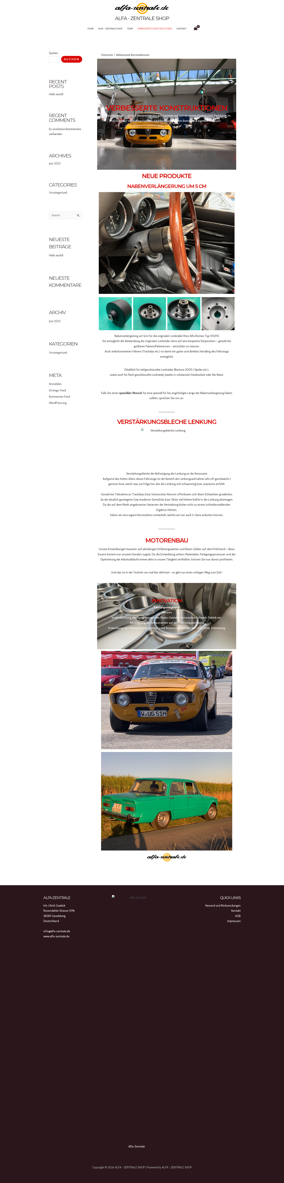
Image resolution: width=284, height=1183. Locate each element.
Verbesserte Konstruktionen (154, 28)
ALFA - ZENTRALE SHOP (142, 18)
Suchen (53, 53)
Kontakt (182, 28)
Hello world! (56, 94)
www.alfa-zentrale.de (56, 936)
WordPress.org (58, 403)
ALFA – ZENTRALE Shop (110, 28)
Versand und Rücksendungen (223, 905)
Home (90, 28)
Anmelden (55, 384)
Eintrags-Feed (57, 390)
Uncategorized (58, 192)
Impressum (234, 921)
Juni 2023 (54, 163)
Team (130, 28)
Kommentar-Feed (59, 396)
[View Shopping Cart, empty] (195, 28)
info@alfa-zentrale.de (56, 931)
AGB (238, 916)
